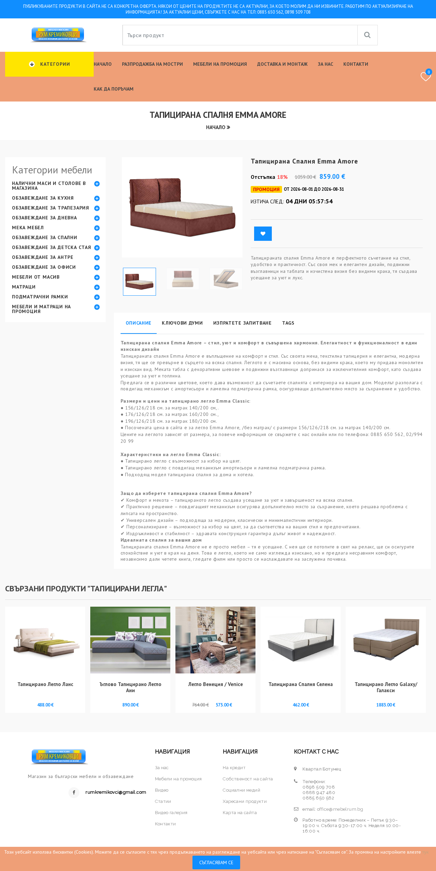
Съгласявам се (216, 862)
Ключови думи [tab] (182, 323)
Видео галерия (171, 812)
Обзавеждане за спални (44, 237)
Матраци (24, 286)
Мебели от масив (36, 277)
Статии (163, 801)
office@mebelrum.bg (340, 809)
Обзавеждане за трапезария (50, 207)
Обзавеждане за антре (43, 257)
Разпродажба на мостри (152, 64)
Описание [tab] (139, 323)
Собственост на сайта (248, 778)
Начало (103, 64)
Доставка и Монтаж (282, 64)
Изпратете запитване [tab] (242, 323)
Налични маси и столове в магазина (49, 185)
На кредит (234, 767)
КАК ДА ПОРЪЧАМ (114, 89)
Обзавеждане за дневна (44, 217)
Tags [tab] (288, 323)
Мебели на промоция (220, 64)
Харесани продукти (245, 801)
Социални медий (241, 790)
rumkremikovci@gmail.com (115, 792)
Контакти (355, 64)
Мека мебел (28, 227)
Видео (162, 790)
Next (238, 209)
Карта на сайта (240, 812)
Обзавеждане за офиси (44, 267)
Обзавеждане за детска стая (51, 247)
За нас (325, 64)
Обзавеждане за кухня (43, 198)
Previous (125, 209)
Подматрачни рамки (40, 296)
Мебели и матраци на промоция (41, 309)
